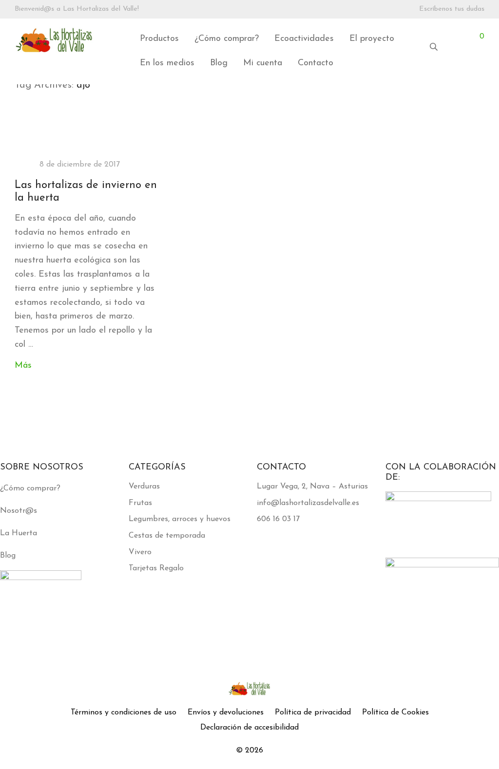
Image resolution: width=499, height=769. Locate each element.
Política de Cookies (395, 712)
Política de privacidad (313, 712)
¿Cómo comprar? (226, 39)
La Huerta (18, 533)
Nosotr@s (18, 511)
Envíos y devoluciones (226, 712)
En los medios (167, 63)
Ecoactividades (304, 39)
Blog (219, 63)
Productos (159, 39)
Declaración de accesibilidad (249, 727)
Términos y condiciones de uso (123, 712)
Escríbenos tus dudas (451, 9)
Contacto (315, 63)
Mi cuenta (262, 63)
